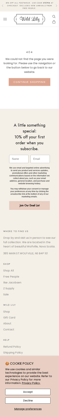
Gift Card (9, 317)
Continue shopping (29, 82)
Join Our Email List (29, 205)
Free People (11, 276)
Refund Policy (12, 347)
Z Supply (8, 288)
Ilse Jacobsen (12, 282)
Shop (6, 312)
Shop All (8, 270)
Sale (6, 294)
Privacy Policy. (31, 383)
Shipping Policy (13, 352)
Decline (28, 400)
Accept (28, 392)
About (7, 323)
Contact (8, 329)
